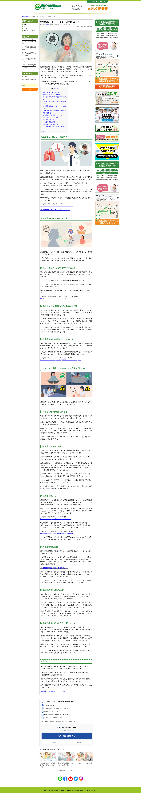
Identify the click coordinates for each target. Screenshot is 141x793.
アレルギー (27, 28)
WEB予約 (54, 742)
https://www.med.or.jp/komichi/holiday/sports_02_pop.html (55, 519)
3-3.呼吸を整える (48, 120)
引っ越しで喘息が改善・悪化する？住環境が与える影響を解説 (29, 48)
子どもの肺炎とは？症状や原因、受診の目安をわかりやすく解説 (29, 60)
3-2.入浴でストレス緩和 (50, 117)
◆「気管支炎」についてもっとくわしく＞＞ (55, 210)
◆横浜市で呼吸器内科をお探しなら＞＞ (53, 691)
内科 (25, 26)
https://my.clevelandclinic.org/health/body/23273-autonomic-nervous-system (60, 360)
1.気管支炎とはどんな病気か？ (50, 92)
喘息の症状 (25, 76)
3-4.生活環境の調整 (49, 122)
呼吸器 (25, 24)
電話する (79, 742)
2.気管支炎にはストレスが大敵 (50, 94)
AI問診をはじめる (68, 736)
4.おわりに (44, 131)
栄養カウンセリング (29, 30)
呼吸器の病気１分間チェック (29, 79)
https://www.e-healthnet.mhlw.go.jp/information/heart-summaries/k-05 (58, 298)
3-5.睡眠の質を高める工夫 (51, 124)
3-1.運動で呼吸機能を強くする (52, 115)
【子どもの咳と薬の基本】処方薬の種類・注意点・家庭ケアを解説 (29, 66)
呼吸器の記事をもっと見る (65, 771)
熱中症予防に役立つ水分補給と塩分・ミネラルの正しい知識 (29, 41)
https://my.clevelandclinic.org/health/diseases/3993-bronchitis (56, 206)
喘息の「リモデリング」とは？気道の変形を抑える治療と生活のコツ (29, 54)
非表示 (56, 88)
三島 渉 (48, 24)
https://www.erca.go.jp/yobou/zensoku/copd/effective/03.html (56, 533)
